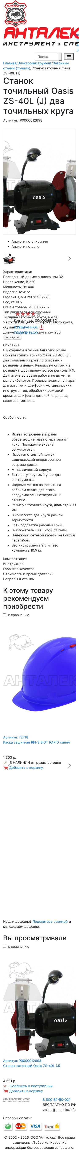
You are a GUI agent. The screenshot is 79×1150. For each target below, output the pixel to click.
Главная (9, 63)
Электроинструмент (35, 63)
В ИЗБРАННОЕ (26, 327)
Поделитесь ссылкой (50, 921)
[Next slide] (69, 258)
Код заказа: (23, 320)
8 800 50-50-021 (56, 1099)
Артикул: (10, 120)
